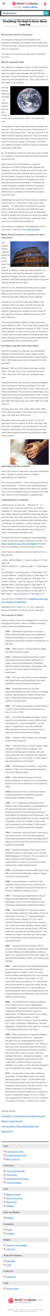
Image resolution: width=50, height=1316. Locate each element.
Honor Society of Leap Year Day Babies (19, 544)
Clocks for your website (16, 1245)
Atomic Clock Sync (14, 1198)
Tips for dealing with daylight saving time (20, 1126)
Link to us (10, 1249)
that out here (33, 229)
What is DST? (7, 1131)
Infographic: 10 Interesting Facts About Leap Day (23, 1116)
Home (3, 20)
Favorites (10, 1233)
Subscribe (10, 1261)
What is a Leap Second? (12, 1121)
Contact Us (11, 1277)
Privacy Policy (12, 1288)
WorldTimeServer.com (25, 3)
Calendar (10, 1206)
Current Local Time (14, 1151)
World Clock (11, 1202)
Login (8, 1265)
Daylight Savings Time (16, 1155)
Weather (9, 1218)
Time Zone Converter (15, 1171)
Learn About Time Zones (17, 1179)
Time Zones (11, 1175)
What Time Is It (13, 1159)
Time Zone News (13, 1182)
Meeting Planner (13, 1194)
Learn (9, 20)
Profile (9, 1230)
